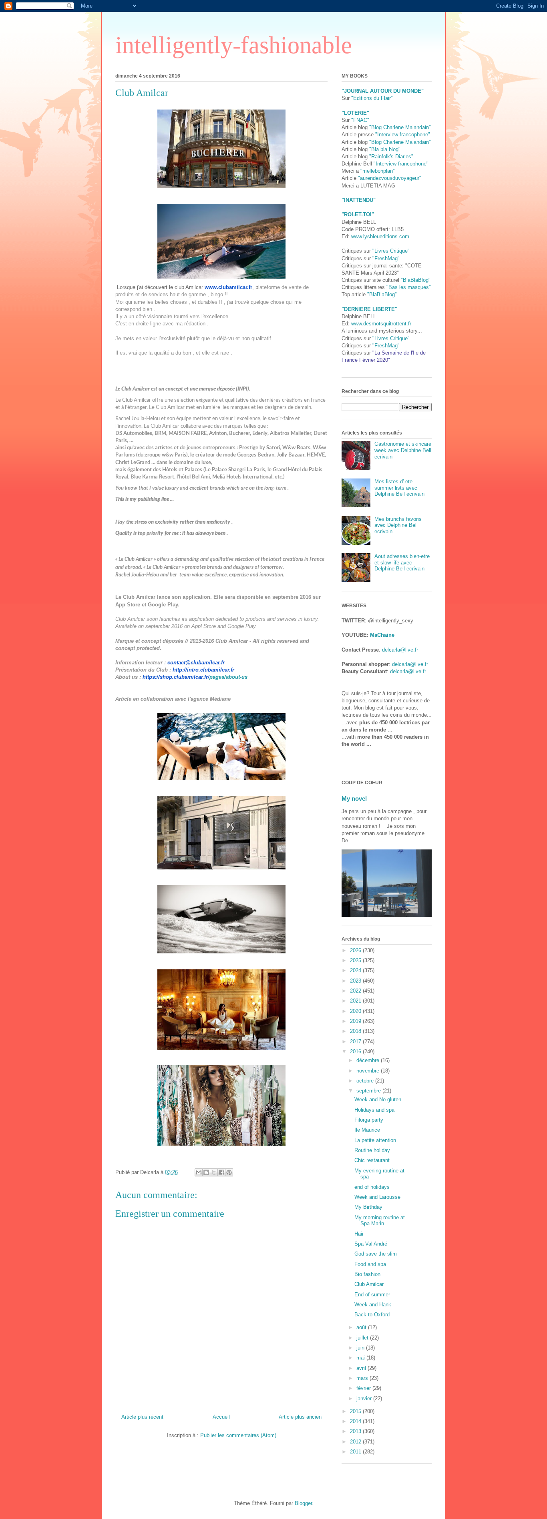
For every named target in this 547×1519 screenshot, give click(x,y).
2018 (356, 1031)
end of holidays (372, 1187)
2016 (356, 1052)
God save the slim (375, 1254)
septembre (369, 1091)
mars (363, 1378)
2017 (356, 1042)
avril (362, 1368)
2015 (356, 1411)
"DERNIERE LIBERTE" (369, 309)
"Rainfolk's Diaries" (391, 156)
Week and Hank (372, 1305)
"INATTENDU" (359, 200)
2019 (356, 1021)
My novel (354, 798)
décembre (368, 1060)
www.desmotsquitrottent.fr (381, 324)
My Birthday (368, 1207)
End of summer (372, 1295)
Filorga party (368, 1120)
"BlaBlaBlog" (415, 280)
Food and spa (370, 1264)
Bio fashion (367, 1274)
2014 (356, 1421)
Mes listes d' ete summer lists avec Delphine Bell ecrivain (399, 487)
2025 (356, 960)
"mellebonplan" (377, 171)
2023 (356, 981)
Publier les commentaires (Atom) (238, 1435)
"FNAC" (360, 120)
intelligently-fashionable (233, 45)
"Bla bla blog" (384, 149)
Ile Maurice (367, 1130)
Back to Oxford (372, 1315)
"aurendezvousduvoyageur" (389, 178)
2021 (356, 1001)
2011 (356, 1452)
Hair (359, 1234)
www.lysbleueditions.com (380, 236)
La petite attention (375, 1140)
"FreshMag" (386, 258)
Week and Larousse (377, 1197)
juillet (363, 1338)
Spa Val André (370, 1244)
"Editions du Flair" (372, 98)
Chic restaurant (372, 1160)
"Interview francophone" (402, 135)
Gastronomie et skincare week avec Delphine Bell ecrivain (402, 450)
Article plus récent (142, 1417)
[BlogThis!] (206, 1172)
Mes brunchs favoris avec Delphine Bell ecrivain (398, 525)
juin (361, 1348)
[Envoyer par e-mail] (199, 1172)
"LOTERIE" (355, 113)
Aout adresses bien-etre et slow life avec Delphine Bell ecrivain (402, 562)
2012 (356, 1442)
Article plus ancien (300, 1417)
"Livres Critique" (391, 251)
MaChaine (382, 635)
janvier (364, 1398)
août (362, 1327)
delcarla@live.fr (400, 650)
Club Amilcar (369, 1284)
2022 (356, 991)
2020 (356, 1011)
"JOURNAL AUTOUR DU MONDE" (383, 91)
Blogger (303, 1503)
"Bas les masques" (408, 287)
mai (361, 1358)
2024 (356, 970)
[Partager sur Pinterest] (229, 1172)
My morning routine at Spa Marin (379, 1220)
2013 (356, 1431)
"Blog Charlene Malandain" (400, 127)
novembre (368, 1071)
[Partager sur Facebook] (221, 1172)
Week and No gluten (377, 1099)
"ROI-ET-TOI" (358, 214)
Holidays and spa (374, 1110)
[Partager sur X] (214, 1172)
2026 (356, 950)
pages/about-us (195, 677)
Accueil (221, 1417)
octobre (365, 1081)
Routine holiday (372, 1150)
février (364, 1388)
